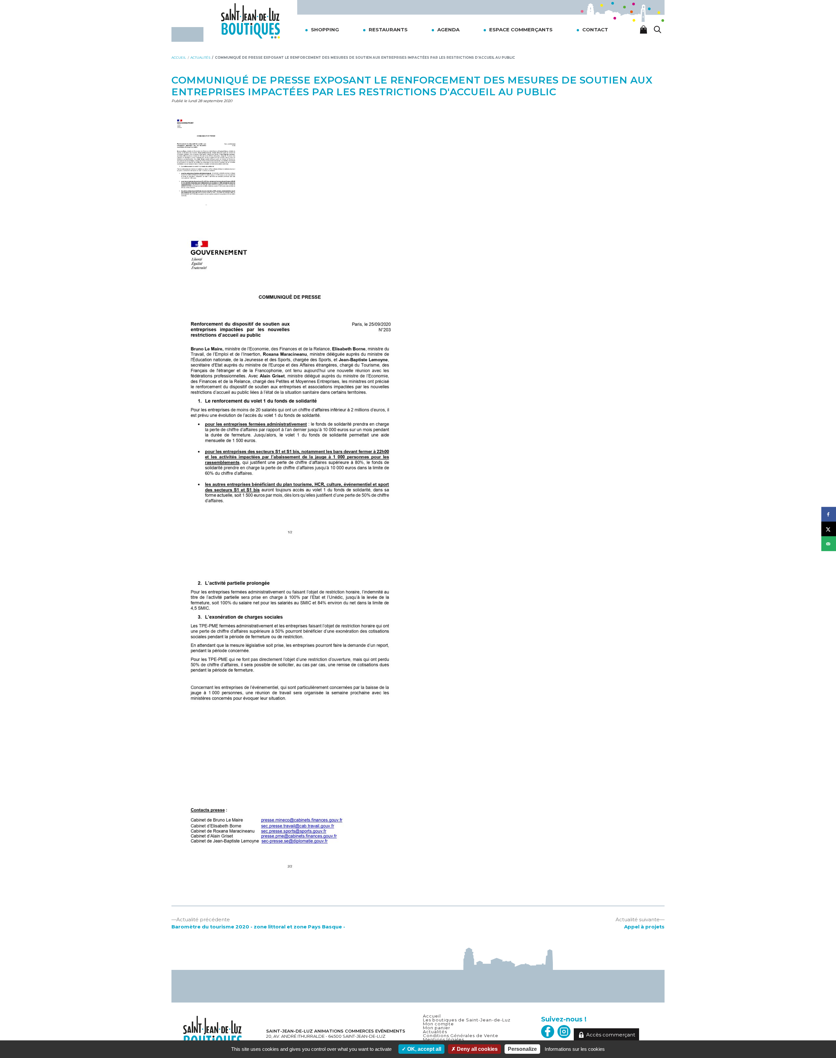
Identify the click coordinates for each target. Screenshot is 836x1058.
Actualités (435, 1031)
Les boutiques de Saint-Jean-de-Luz (466, 1019)
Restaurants (388, 29)
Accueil (432, 1016)
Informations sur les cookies (575, 1049)
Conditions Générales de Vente (460, 1035)
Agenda (448, 29)
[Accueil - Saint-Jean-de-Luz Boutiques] (250, 20)
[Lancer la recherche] (658, 29)
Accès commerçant (610, 1035)
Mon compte (438, 1023)
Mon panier (436, 1027)
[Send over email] (828, 544)
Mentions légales (443, 1039)
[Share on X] (828, 529)
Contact (595, 29)
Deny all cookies (477, 1049)
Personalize (522, 1049)
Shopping (325, 29)
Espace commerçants (521, 29)
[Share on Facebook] (828, 514)
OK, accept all (423, 1049)
